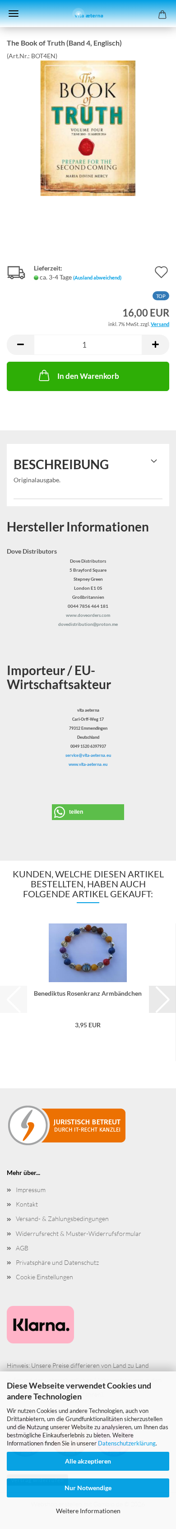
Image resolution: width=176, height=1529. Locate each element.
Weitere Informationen (88, 1511)
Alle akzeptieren (88, 1461)
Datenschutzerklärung (127, 1443)
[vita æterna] (88, 13)
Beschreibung (61, 464)
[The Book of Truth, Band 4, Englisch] (88, 127)
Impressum (31, 1189)
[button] (20, 345)
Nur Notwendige (88, 1488)
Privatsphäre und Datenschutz (57, 1262)
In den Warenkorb (88, 376)
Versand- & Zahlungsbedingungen (62, 1218)
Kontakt (27, 1204)
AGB (22, 1248)
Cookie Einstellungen (44, 1277)
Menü (13, 13)
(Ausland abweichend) (97, 277)
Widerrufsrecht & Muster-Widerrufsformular (78, 1233)
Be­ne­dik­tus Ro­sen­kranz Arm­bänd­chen (88, 993)
